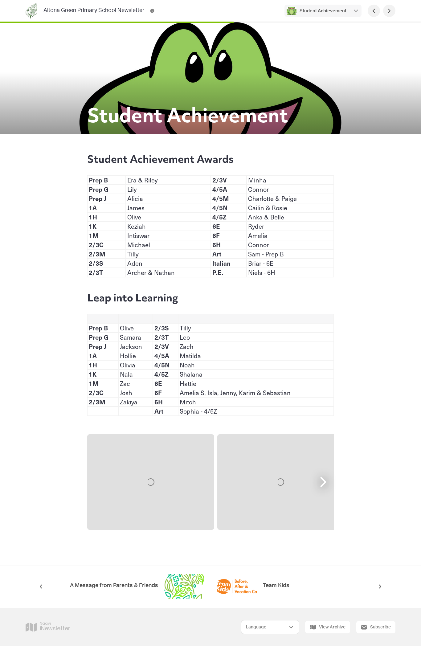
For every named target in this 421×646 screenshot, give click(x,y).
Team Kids (276, 585)
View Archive (332, 627)
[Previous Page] (374, 11)
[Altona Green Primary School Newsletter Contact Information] (152, 10)
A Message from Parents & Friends (114, 585)
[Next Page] (389, 11)
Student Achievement (323, 11)
